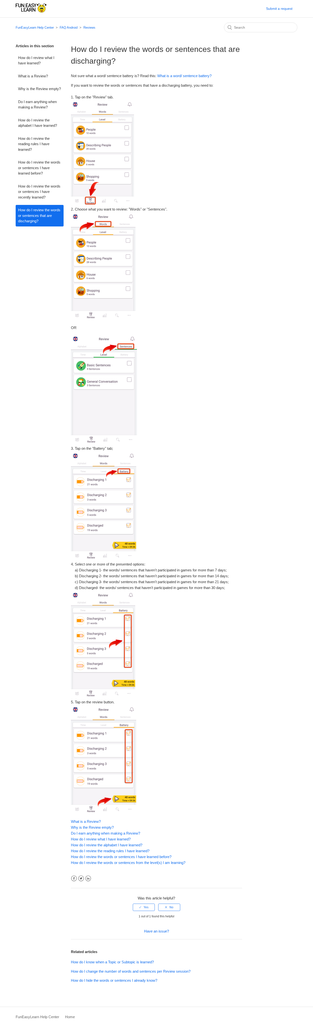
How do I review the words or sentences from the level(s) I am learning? (128, 863)
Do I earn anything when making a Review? (37, 104)
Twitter (81, 878)
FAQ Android (69, 27)
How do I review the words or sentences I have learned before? (39, 167)
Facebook (74, 878)
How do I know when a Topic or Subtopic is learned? (112, 962)
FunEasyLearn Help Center (35, 27)
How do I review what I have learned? (36, 60)
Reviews (89, 27)
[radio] (144, 907)
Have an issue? (156, 931)
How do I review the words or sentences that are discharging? (39, 215)
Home (70, 1017)
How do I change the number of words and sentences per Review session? (130, 971)
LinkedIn (88, 878)
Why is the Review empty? (39, 89)
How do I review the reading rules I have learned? (34, 144)
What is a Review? (33, 76)
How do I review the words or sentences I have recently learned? (39, 191)
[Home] (31, 11)
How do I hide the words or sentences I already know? (114, 980)
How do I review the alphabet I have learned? (37, 123)
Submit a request (279, 9)
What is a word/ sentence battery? (184, 76)
